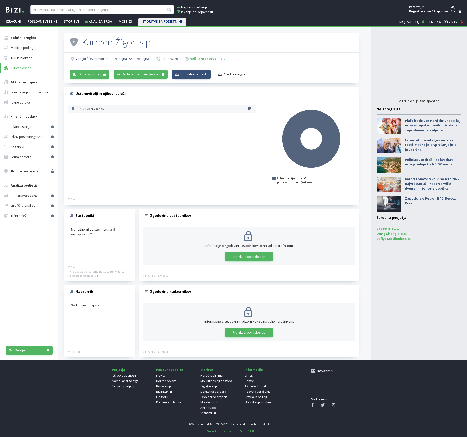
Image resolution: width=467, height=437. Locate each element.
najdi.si (227, 431)
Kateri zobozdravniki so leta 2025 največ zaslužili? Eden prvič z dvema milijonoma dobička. (432, 184)
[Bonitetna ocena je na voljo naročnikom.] (74, 42)
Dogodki (162, 397)
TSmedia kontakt (256, 386)
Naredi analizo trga (125, 381)
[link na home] (15, 9)
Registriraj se (420, 11)
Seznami (206, 413)
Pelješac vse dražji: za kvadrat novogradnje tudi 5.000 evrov (429, 162)
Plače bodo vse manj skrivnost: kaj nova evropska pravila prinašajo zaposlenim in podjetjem (433, 125)
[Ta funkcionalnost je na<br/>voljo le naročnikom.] (52, 126)
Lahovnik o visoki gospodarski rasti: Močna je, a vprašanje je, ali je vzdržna (431, 145)
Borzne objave (166, 381)
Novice (161, 376)
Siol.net (211, 431)
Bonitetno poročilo (194, 74)
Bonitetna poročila (213, 392)
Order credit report (213, 397)
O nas (249, 376)
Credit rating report (238, 74)
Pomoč (249, 381)
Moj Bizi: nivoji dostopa (216, 381)
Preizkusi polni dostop (249, 256)
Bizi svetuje (163, 386)
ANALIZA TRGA (100, 21)
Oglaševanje (208, 386)
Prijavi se (440, 11)
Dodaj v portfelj (90, 74)
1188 (251, 431)
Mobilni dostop (211, 402)
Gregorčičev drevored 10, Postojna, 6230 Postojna (112, 58)
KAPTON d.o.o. (388, 229)
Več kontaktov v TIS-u (208, 58)
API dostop (208, 408)
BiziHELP (162, 392)
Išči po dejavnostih (125, 376)
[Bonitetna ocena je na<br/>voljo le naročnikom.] (52, 171)
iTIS (239, 431)
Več (97, 275)
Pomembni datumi (169, 402)
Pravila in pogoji (256, 397)
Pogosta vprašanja (257, 392)
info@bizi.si (324, 371)
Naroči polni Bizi (211, 376)
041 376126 (170, 58)
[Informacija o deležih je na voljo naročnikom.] (73, 109)
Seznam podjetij (123, 386)
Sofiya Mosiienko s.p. (394, 238)
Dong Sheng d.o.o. (392, 234)
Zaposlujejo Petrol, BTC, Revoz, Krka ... (430, 200)
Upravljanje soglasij (258, 402)
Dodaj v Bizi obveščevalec (141, 74)
